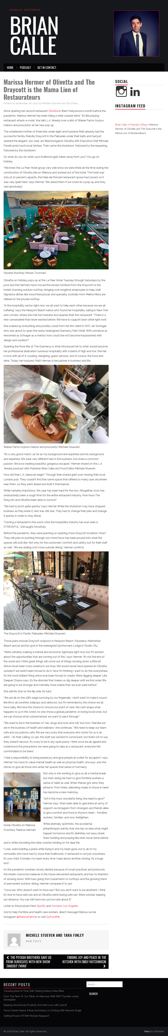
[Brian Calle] (84, 31)
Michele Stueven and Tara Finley (60, 103)
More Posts (33, 941)
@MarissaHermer (27, 916)
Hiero (147, 1031)
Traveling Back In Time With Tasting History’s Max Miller (34, 990)
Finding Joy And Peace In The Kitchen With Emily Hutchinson (84, 959)
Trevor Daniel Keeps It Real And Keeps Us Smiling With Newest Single (43, 1010)
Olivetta (53, 111)
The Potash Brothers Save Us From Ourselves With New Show (28, 961)
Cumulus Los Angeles (65, 905)
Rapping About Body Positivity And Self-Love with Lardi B (35, 1005)
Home (10, 67)
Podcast (25, 67)
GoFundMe (53, 916)
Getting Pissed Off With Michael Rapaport (26, 1015)
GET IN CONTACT (46, 67)
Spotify (41, 905)
